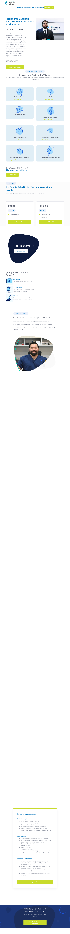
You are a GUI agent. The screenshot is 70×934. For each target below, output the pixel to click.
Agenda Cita (18, 99)
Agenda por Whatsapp (14, 67)
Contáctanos (12, 174)
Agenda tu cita (20, 251)
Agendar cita (49, 7)
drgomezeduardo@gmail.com (25, 7)
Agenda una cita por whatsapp (35, 922)
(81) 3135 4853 (39, 7)
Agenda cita (19, 222)
